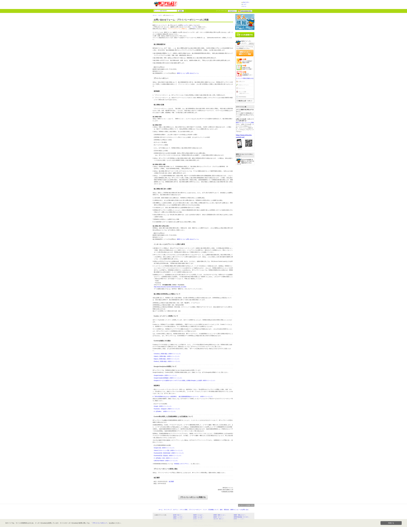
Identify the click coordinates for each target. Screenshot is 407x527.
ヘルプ (244, 4)
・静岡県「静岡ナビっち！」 (219, 515)
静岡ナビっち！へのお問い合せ (239, 509)
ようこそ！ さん (221, 10)
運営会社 (226, 509)
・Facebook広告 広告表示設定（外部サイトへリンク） (168, 453)
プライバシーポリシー (195, 509)
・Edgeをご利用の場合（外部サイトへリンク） (166, 359)
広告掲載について (213, 509)
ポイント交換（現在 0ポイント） (244, 92)
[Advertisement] (209, 4)
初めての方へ (246, 2)
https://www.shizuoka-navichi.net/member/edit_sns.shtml (170, 287)
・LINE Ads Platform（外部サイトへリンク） (165, 460)
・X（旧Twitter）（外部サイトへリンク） (164, 411)
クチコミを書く (244, 34)
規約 (221, 509)
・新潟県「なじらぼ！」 (198, 517)
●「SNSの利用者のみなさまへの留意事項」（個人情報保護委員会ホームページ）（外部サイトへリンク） (183, 396)
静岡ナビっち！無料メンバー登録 (245, 53)
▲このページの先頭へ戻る (246, 505)
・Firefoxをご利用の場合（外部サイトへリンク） (167, 361)
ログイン (232, 10)
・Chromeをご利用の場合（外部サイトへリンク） (167, 353)
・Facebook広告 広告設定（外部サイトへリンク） (167, 455)
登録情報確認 (242, 97)
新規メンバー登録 (245, 10)
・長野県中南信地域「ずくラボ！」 (241, 517)
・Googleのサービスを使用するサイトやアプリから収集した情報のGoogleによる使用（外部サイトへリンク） (184, 380)
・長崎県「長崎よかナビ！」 (239, 515)
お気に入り (241, 81)
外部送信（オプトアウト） (182, 463)
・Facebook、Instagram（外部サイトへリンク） (167, 409)
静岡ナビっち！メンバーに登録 (245, 122)
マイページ (241, 88)
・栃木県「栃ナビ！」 (177, 515)
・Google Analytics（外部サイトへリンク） (165, 375)
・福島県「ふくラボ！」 (178, 517)
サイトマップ (168, 509)
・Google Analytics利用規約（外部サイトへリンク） (168, 378)
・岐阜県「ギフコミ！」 (218, 517)
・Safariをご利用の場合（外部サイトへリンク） (166, 356)
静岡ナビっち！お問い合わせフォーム (188, 73)
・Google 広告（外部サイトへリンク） (164, 448)
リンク (205, 509)
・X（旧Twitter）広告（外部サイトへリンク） (166, 458)
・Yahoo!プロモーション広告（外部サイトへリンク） (168, 450)
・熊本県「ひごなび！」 (198, 515)
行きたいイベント (243, 85)
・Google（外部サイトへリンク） (162, 406)
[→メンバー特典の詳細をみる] (244, 78)
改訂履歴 (171, 481)
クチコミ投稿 (183, 509)
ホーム (244, 6)
